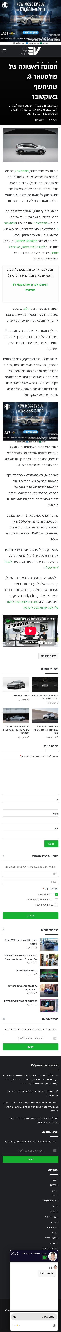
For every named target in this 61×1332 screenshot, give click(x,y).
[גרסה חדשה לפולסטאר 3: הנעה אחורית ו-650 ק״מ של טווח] (45, 715)
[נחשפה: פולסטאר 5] (16, 684)
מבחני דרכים (50, 1238)
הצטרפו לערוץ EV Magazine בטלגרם (30, 287)
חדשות (53, 1211)
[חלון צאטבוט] (34, 1290)
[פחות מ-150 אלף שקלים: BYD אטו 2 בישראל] (49, 944)
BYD (54, 1179)
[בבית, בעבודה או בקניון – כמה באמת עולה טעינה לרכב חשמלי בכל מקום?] (49, 960)
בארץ (54, 1190)
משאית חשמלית (49, 1248)
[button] (12, 1253)
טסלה (53, 1222)
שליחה (30, 916)
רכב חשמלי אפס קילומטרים (41, 899)
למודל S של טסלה (33, 247)
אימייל (55, 813)
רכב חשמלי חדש (46, 894)
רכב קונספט (47, 656)
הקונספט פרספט (26, 241)
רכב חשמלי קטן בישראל (26, 970)
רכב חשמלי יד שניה (45, 904)
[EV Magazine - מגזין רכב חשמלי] (30, 51)
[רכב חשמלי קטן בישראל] (49, 975)
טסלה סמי (51, 1227)
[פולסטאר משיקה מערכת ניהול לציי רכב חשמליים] (45, 684)
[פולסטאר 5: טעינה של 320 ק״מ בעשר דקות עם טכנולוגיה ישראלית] (16, 715)
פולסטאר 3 (41, 223)
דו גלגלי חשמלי (49, 1200)
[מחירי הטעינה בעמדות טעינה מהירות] (49, 1005)
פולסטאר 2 (22, 171)
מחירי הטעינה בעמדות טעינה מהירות (20, 1001)
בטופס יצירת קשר (51, 1106)
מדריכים (52, 1243)
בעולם (53, 1195)
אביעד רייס (53, 120)
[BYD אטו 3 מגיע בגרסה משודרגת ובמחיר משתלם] (49, 990)
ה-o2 (27, 308)
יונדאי (54, 1232)
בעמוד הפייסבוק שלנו (32, 1106)
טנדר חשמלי (50, 1216)
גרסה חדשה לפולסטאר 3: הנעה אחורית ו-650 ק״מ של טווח (46, 729)
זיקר (54, 1206)
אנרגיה (53, 1185)
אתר (56, 828)
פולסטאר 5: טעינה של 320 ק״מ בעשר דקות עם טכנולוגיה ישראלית (16, 729)
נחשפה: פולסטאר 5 (20, 695)
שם (57, 799)
